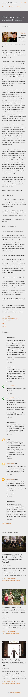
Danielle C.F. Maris (11, 386)
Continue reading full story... (11, 580)
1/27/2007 (9, 434)
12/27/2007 (10, 519)
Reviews (11, 6)
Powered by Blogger (14, 692)
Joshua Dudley (10, 463)
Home (3, 6)
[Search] (21, 3)
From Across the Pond (8, 318)
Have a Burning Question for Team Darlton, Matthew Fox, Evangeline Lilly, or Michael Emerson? (12, 558)
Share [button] (3, 326)
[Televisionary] (9, 3)
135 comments (11, 631)
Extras (8, 316)
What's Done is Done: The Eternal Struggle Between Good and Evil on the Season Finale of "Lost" (13, 611)
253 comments (11, 578)
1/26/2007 (9, 362)
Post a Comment (6, 523)
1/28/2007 (9, 458)
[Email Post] (3, 324)
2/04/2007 (9, 474)
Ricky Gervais (6, 321)
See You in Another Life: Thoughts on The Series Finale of (14, 662)
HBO (17, 318)
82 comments (11, 681)
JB (7, 439)
